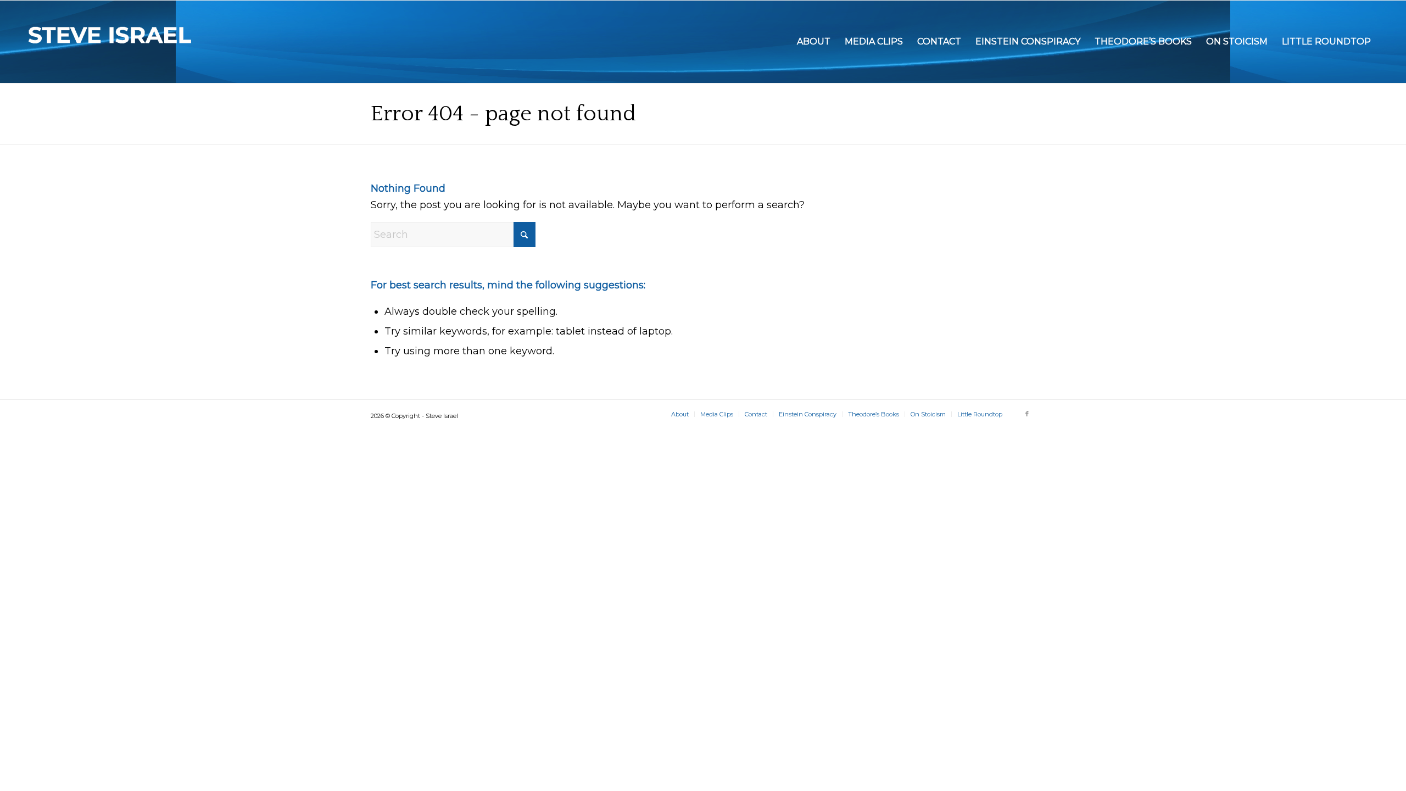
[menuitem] (814, 42)
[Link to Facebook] (1027, 413)
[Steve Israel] (110, 42)
